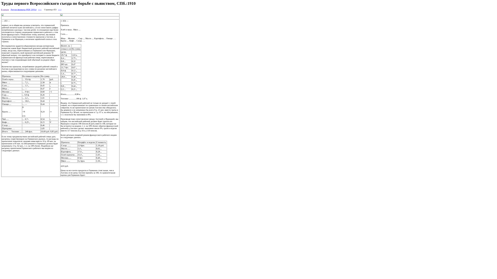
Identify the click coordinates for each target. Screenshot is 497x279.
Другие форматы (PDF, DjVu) (23, 10)
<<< (40, 10)
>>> (59, 10)
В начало (5, 10)
